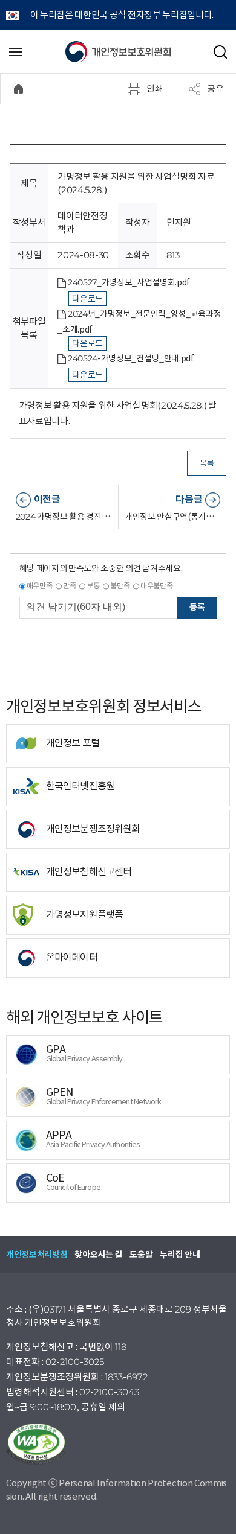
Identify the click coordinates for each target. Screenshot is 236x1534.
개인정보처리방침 (36, 1254)
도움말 (140, 1254)
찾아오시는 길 (98, 1254)
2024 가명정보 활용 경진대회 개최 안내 (64, 516)
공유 (215, 88)
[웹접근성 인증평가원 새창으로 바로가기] (118, 1444)
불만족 (119, 585)
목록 (207, 463)
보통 (93, 585)
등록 (197, 607)
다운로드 (87, 298)
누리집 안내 (180, 1254)
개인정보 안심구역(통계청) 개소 (172, 516)
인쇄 (154, 88)
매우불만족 (156, 585)
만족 (69, 585)
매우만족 (40, 585)
